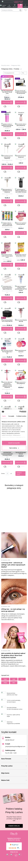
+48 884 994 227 (9, 740)
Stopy (5, 682)
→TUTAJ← (21, 2)
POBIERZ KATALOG (14, 826)
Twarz (5, 679)
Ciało (13, 679)
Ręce (22, 679)
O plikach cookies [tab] (21, 416)
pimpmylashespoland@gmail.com (15, 746)
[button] (6, 89)
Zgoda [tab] (4, 416)
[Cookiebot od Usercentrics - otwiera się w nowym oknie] (19, 412)
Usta (13, 682)
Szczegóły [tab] (11, 416)
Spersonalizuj (13, 448)
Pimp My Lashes (5, 65)
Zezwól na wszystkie (14, 442)
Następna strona (19, 473)
